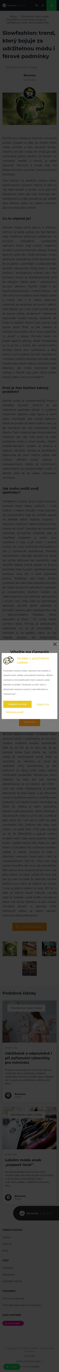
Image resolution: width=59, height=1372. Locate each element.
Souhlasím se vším (17, 704)
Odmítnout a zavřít (15, 712)
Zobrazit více (43, 704)
